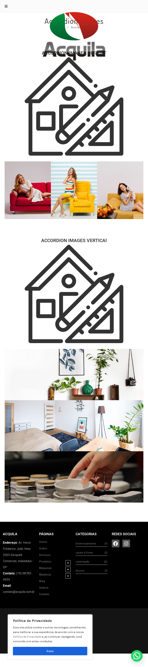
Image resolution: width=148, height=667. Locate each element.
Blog (42, 581)
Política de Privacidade (27, 636)
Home (43, 541)
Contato (44, 594)
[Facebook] (115, 543)
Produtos (45, 561)
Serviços (44, 555)
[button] (137, 656)
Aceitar (50, 651)
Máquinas (45, 568)
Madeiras (45, 574)
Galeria (43, 587)
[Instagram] (126, 543)
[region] (50, 636)
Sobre (43, 548)
